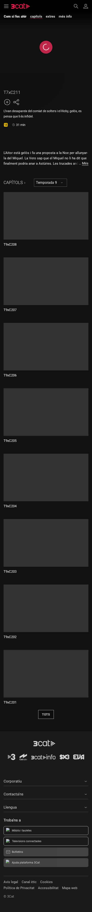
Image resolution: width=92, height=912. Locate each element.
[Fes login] (85, 6)
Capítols (13, 182)
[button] (46, 780)
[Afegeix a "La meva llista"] (7, 102)
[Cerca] (78, 6)
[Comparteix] (16, 102)
